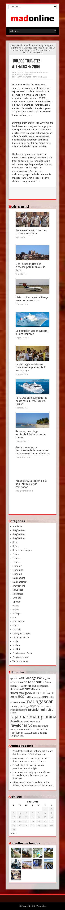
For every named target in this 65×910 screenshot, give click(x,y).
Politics (15, 609)
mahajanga (14, 706)
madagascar (39, 701)
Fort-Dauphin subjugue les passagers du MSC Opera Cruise (31, 401)
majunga (24, 706)
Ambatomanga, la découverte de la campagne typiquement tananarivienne (32, 450)
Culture (16, 558)
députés (26, 689)
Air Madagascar (31, 678)
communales (28, 685)
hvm (27, 697)
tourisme (16, 732)
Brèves (15, 546)
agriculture (15, 678)
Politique (16, 613)
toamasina (41, 729)
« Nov (13, 833)
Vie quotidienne (20, 661)
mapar (33, 706)
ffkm (34, 689)
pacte (20, 709)
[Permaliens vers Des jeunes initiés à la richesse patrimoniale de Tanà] (32, 252)
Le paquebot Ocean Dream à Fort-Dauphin (31, 332)
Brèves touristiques (39, 72)
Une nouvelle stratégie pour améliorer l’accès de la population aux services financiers (31, 775)
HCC (21, 696)
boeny (13, 685)
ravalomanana (31, 721)
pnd (25, 709)
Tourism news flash (22, 653)
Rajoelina (16, 721)
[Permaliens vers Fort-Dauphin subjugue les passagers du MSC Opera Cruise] (32, 386)
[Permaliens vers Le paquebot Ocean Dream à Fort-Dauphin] (32, 319)
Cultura (16, 554)
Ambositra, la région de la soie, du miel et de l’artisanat (31, 484)
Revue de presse (20, 637)
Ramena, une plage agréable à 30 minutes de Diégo (31, 434)
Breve (15, 542)
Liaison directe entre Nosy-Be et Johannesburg (32, 299)
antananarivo (35, 682)
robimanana (15, 730)
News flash (17, 589)
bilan (49, 683)
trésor (34, 732)
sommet (25, 729)
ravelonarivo (21, 725)
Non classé (17, 593)
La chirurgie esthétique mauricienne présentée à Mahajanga (30, 367)
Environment (18, 578)
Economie (17, 574)
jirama (45, 696)
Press (15, 617)
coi (19, 686)
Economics (17, 570)
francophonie (17, 693)
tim (32, 729)
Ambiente (17, 526)
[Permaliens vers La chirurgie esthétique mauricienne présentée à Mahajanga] (32, 353)
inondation (37, 697)
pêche (13, 713)
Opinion (16, 601)
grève (13, 696)
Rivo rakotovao (41, 725)
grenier (51, 693)
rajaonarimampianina (33, 717)
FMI (39, 689)
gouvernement (36, 693)
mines (41, 706)
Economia (17, 566)
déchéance (42, 685)
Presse (15, 625)
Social (15, 641)
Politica (16, 605)
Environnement (19, 582)
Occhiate (16, 597)
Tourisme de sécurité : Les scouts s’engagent (31, 232)
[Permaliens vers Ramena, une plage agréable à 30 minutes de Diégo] (32, 420)
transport (26, 733)
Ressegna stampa (21, 633)
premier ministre (40, 709)
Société (16, 649)
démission (15, 689)
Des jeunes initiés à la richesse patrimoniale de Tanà (30, 267)
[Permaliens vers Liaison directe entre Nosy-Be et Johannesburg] (32, 286)
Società (16, 645)
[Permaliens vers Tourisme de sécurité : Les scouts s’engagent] (32, 219)
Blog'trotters (18, 530)
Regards (16, 629)
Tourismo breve (20, 657)
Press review (18, 621)
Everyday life (18, 586)
